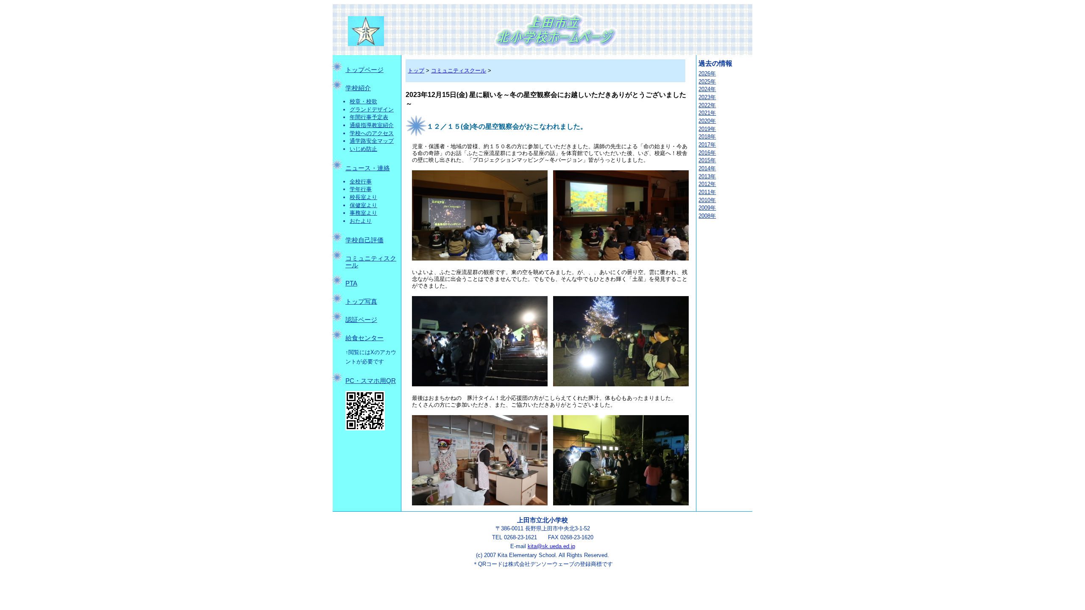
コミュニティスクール (458, 70)
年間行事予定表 (369, 117)
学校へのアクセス (372, 133)
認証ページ (361, 319)
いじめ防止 (363, 149)
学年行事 (361, 189)
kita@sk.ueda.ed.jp (551, 546)
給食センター (364, 338)
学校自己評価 (364, 240)
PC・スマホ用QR (370, 380)
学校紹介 (358, 88)
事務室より (363, 213)
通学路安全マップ (372, 141)
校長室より (363, 197)
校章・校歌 (363, 101)
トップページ (364, 70)
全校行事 (361, 181)
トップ (416, 70)
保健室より (363, 205)
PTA (351, 283)
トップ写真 (361, 301)
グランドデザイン (372, 109)
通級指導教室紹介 (372, 125)
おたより (361, 221)
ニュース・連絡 (367, 168)
